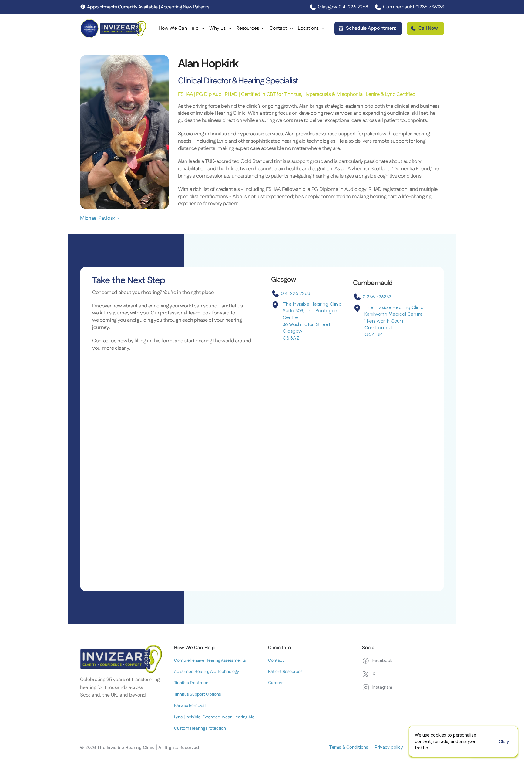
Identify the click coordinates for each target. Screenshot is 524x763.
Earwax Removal (190, 706)
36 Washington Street (306, 324)
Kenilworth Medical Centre (393, 314)
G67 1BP (373, 334)
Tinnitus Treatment (192, 683)
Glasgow (292, 331)
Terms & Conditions (348, 747)
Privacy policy (389, 747)
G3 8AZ (291, 338)
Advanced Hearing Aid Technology (206, 672)
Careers (275, 683)
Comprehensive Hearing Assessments (210, 660)
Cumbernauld (379, 328)
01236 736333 (429, 7)
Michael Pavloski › (99, 218)
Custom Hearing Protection (200, 728)
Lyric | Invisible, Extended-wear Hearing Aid (214, 717)
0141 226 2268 (353, 7)
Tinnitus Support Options (197, 694)
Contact (276, 660)
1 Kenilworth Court (383, 321)
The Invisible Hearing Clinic (312, 304)
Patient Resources (285, 672)
